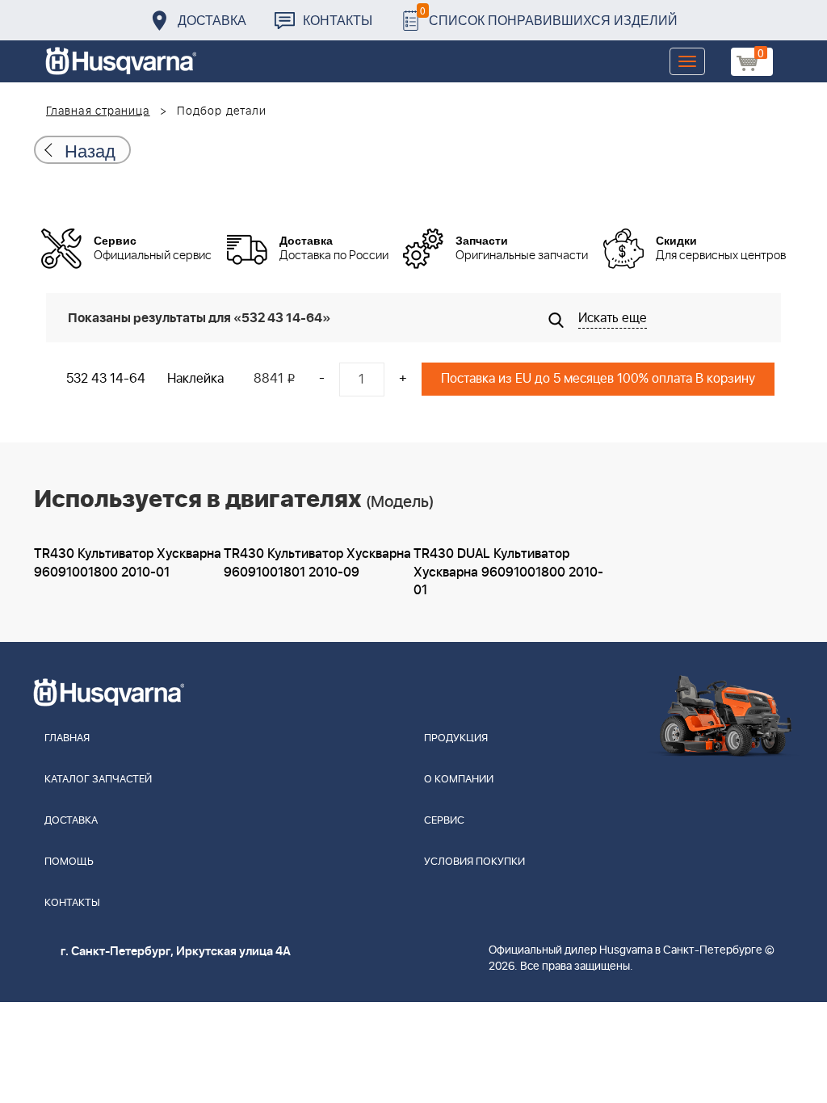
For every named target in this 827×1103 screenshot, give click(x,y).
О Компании (458, 779)
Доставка (212, 19)
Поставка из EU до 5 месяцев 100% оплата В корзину (598, 378)
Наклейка (195, 378)
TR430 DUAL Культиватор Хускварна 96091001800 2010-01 (508, 572)
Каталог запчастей (98, 779)
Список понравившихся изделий (549, 15)
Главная (67, 738)
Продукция (456, 738)
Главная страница (98, 111)
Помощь (69, 862)
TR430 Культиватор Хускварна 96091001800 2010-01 (127, 563)
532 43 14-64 (105, 378)
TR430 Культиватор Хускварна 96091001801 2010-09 (317, 563)
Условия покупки (474, 862)
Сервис (444, 820)
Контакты (337, 19)
